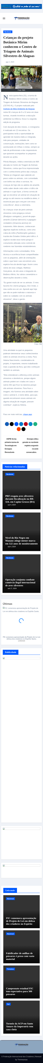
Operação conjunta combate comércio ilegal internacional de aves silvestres (20, 582)
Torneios (10, 969)
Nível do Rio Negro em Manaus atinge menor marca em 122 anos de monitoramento (21, 540)
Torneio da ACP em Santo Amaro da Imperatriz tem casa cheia (19, 1026)
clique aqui (27, 414)
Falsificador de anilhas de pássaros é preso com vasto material (20, 956)
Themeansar (22, 1060)
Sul (8, 1004)
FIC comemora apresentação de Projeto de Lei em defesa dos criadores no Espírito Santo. (21, 638)
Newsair (38, 1056)
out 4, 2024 (12, 505)
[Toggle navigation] (4, 18)
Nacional (10, 899)
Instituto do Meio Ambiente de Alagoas (19, 109)
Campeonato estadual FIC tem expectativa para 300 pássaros (19, 991)
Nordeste (7, 32)
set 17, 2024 (12, 588)
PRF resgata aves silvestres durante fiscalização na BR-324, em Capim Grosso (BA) (20, 499)
